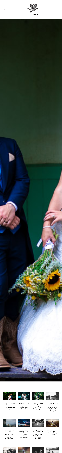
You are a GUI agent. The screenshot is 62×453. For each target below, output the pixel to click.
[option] (31, 200)
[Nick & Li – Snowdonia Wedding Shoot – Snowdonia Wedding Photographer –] (52, 423)
